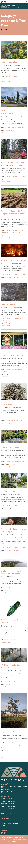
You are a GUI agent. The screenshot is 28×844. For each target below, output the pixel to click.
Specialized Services (6, 826)
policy (10, 550)
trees (11, 323)
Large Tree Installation (9, 731)
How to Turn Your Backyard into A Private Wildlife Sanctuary (13, 354)
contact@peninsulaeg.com (9, 792)
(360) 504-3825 (7, 789)
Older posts (4, 758)
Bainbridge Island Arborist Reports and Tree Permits (11, 572)
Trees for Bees (6, 404)
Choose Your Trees (8, 491)
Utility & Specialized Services (16, 232)
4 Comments (4, 376)
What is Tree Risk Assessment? (13, 162)
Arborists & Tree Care (11, 76)
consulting (7, 130)
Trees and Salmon (8, 304)
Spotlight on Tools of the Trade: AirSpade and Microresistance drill (13, 214)
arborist (6, 79)
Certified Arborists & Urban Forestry (9, 823)
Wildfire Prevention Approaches (13, 260)
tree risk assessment (14, 179)
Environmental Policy (22, 127)
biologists (7, 323)
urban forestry (12, 79)
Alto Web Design (7, 839)
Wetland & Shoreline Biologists (8, 821)
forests (6, 684)
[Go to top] (26, 837)
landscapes (10, 374)
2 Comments (4, 133)
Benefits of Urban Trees (10, 447)
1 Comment (3, 511)
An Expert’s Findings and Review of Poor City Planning (13, 530)
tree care (11, 235)
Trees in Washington (9, 62)
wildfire (12, 130)
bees (6, 374)
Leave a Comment (5, 81)
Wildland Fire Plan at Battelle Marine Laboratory (12, 112)
